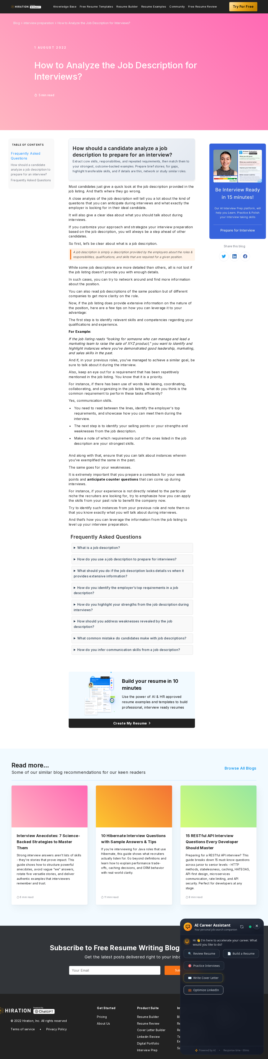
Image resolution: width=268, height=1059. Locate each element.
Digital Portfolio (148, 1043)
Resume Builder (127, 6)
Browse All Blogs (240, 768)
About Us (103, 1023)
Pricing (102, 1017)
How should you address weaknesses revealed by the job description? (123, 624)
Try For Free (243, 6)
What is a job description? (98, 548)
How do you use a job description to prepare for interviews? (127, 559)
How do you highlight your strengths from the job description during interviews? (131, 607)
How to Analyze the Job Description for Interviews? (94, 23)
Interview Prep (147, 1050)
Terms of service (23, 1029)
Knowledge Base (64, 6)
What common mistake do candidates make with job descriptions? (131, 638)
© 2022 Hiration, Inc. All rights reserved (39, 1021)
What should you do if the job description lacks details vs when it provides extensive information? (129, 573)
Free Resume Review (202, 6)
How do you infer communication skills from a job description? (128, 650)
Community (177, 6)
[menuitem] (64, 7)
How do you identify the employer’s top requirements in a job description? (126, 590)
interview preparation (39, 23)
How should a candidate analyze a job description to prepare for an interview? (30, 169)
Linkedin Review (148, 1036)
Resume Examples (153, 6)
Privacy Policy (56, 1029)
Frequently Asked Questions (25, 155)
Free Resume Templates (96, 6)
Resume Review (148, 1023)
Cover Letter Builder (151, 1030)
